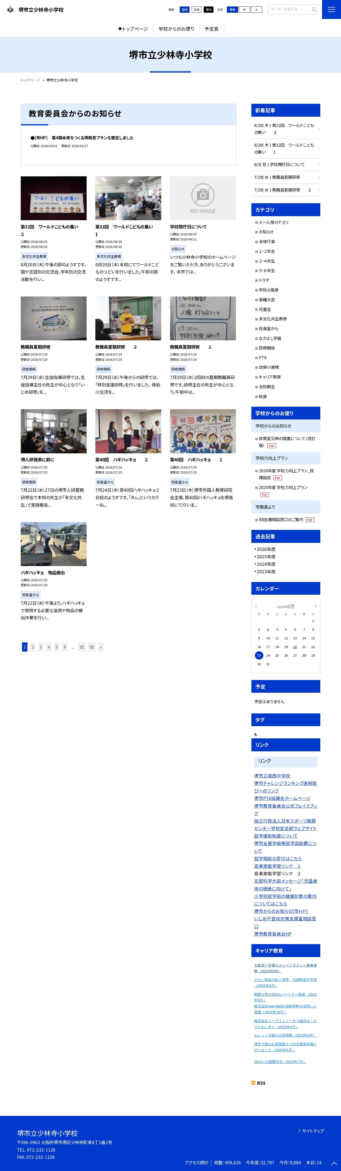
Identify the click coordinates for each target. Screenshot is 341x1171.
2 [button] (33, 647)
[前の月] (256, 605)
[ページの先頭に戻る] (334, 1164)
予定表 (211, 28)
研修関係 (267, 348)
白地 (196, 9)
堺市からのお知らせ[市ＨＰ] (281, 911)
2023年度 (266, 571)
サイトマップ (313, 1131)
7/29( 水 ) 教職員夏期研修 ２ (282, 190)
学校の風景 (269, 290)
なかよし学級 (270, 338)
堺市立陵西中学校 (272, 775)
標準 (232, 9)
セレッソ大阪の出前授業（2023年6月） (285, 1035)
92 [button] (92, 647)
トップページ (135, 28)
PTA (263, 357)
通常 (184, 9)
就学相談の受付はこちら (278, 858)
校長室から (268, 328)
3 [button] (41, 647)
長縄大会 (267, 299)
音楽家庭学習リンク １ (277, 866)
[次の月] (316, 605)
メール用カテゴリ (273, 222)
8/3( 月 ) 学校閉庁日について (279, 164)
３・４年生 (267, 261)
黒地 (208, 9)
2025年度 (266, 556)
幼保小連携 (269, 367)
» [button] (101, 647)
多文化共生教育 (273, 319)
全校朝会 (267, 387)
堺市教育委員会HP (273, 933)
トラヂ (264, 280)
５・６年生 (267, 270)
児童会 (265, 309)
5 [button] (57, 647)
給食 (263, 396)
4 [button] (49, 647)
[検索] (313, 8)
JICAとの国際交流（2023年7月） (280, 1062)
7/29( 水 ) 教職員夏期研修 (277, 177)
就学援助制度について (276, 835)
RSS (261, 1083)
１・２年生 (267, 251)
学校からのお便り (176, 28)
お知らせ (266, 232)
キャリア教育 (270, 377)
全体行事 (267, 241)
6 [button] (65, 647)
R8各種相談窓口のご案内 (286, 519)
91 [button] (82, 647)
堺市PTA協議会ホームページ (282, 798)
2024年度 (266, 564)
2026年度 (266, 549)
